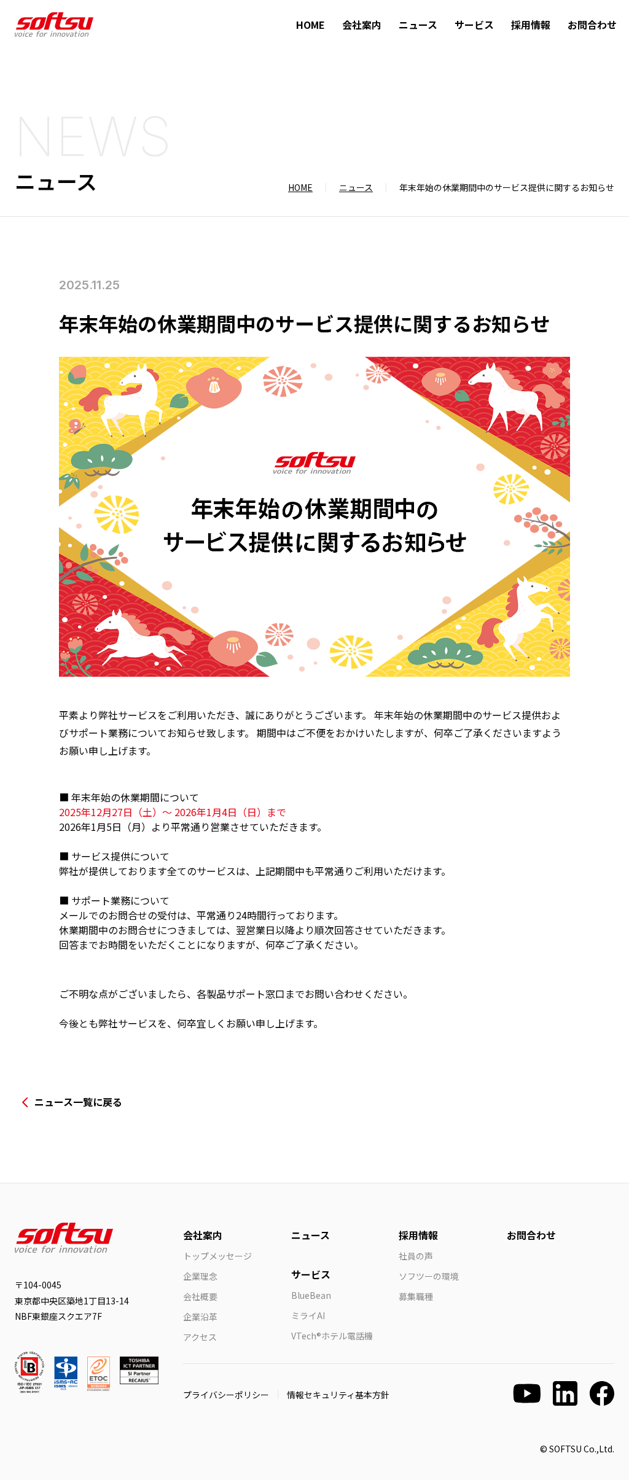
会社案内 (361, 24)
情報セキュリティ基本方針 (338, 1394)
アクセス (200, 1337)
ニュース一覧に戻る (78, 1101)
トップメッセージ (217, 1256)
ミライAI (308, 1315)
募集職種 (416, 1296)
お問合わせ (592, 24)
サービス (474, 24)
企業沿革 (200, 1317)
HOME (310, 24)
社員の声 (416, 1256)
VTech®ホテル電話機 (332, 1336)
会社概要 (200, 1296)
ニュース (418, 24)
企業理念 (200, 1276)
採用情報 (530, 24)
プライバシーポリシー (226, 1394)
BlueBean (311, 1295)
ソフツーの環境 (429, 1276)
